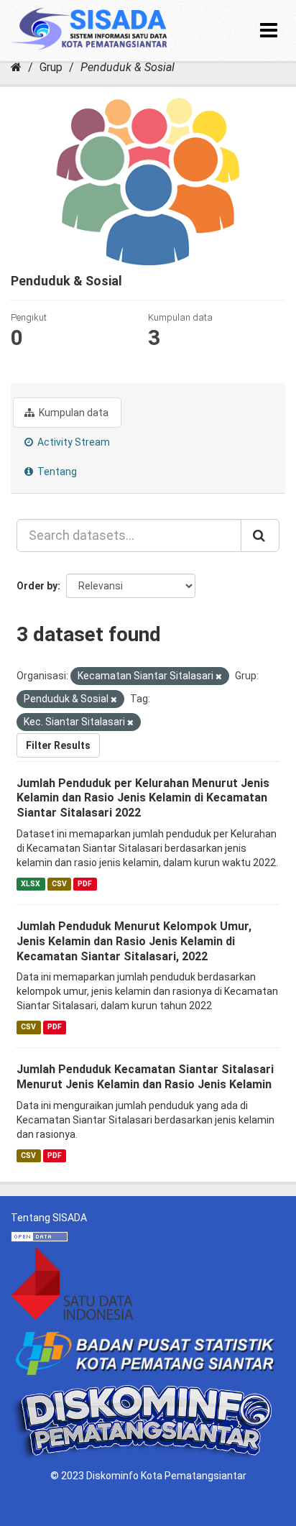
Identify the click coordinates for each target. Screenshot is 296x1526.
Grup (51, 67)
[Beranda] (16, 67)
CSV (59, 883)
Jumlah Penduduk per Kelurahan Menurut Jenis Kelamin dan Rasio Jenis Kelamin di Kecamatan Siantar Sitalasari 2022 (143, 798)
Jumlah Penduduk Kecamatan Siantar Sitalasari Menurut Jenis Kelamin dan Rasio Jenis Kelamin (145, 1076)
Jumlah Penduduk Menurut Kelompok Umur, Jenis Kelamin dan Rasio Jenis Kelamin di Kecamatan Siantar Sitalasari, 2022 (134, 941)
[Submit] (260, 535)
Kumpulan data (72, 412)
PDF (85, 883)
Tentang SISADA (49, 1217)
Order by (37, 586)
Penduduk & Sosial (127, 67)
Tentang (56, 471)
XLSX (30, 883)
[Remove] (219, 676)
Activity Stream (72, 442)
